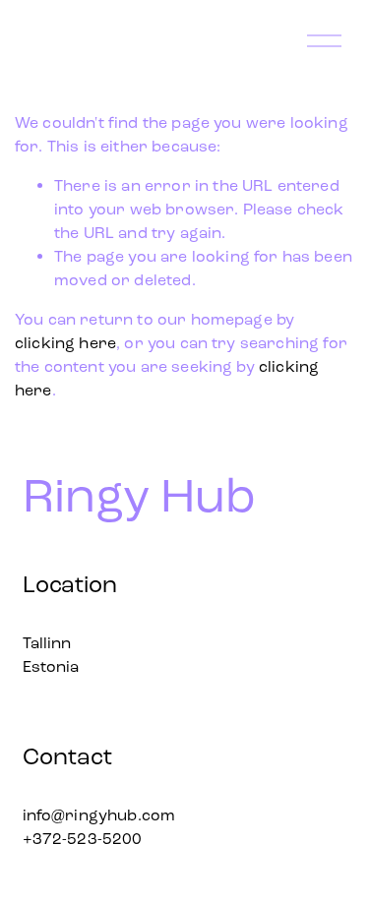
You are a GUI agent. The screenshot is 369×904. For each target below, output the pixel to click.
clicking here (65, 342)
